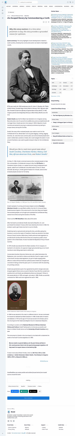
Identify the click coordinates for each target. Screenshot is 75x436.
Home (45, 6)
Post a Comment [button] (28, 398)
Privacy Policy (11, 429)
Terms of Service (12, 427)
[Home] (2, 7)
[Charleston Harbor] (32, 386)
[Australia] (56, 92)
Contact (44, 427)
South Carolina (15, 151)
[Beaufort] (23, 386)
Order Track (45, 429)
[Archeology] (56, 86)
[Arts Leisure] (67, 86)
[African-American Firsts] (13, 386)
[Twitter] (11, 421)
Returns (27, 427)
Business (66, 6)
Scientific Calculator (58, 143)
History (8, 6)
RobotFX (61, 427)
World (51, 6)
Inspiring (15, 6)
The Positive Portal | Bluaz (18, 433)
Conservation (58, 6)
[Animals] (67, 82)
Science (28, 6)
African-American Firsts (22, 154)
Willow (55, 129)
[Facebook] (8, 421)
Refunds (27, 429)
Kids (72, 6)
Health (34, 6)
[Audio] (67, 89)
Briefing (40, 6)
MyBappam (70, 433)
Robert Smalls (41, 154)
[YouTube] (14, 421)
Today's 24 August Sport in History (62, 122)
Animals (22, 6)
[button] (2, 2)
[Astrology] (56, 89)
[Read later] (44, 22)
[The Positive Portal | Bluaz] (5, 2)
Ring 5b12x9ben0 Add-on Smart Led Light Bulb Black (63, 136)
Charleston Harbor (29, 151)
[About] (2, 10)
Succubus (61, 429)
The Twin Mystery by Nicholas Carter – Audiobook (63, 115)
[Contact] (2, 13)
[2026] (56, 82)
